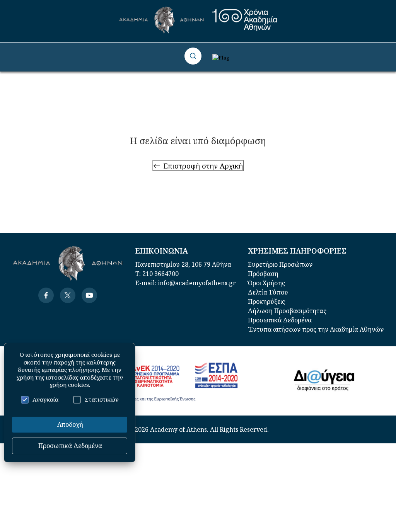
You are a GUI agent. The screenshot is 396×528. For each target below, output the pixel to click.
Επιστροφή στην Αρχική (203, 165)
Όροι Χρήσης (266, 283)
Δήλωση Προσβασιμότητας (287, 311)
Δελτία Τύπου (268, 292)
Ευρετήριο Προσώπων (280, 264)
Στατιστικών (102, 399)
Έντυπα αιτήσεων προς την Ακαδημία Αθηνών (316, 329)
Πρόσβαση (263, 273)
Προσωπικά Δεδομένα (280, 320)
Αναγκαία (45, 399)
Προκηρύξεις (266, 301)
